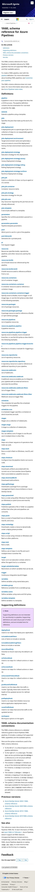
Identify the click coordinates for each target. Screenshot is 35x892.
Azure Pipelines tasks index (13, 89)
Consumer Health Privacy (9, 887)
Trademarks (5, 889)
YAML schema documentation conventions (15, 53)
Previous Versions (17, 882)
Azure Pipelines (11, 23)
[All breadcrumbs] (3, 23)
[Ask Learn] (28, 23)
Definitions (6, 48)
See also (5, 57)
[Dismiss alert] (32, 2)
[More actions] (32, 23)
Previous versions (8, 55)
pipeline (4, 75)
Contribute (4, 884)
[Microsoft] (17, 19)
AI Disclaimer (5, 882)
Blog (25, 882)
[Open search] (27, 19)
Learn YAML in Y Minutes (12, 832)
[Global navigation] (2, 19)
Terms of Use (24, 887)
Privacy (12, 884)
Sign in (31, 19)
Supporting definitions (9, 50)
